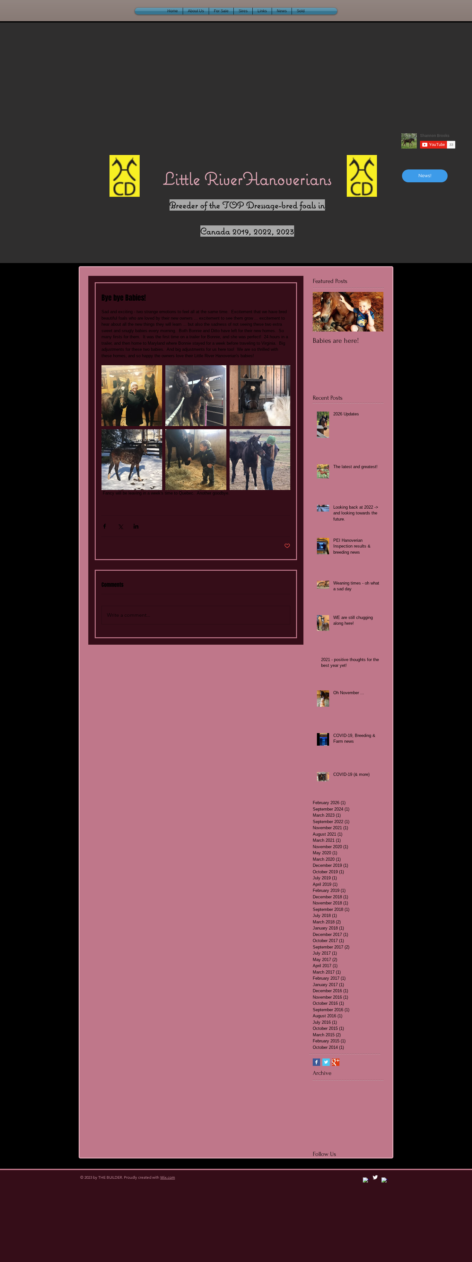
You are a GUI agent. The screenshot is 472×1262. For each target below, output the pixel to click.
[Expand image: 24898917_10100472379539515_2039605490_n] (195, 459)
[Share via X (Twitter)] (120, 526)
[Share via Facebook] (104, 526)
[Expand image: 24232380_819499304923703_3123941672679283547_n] (195, 395)
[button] (301, 11)
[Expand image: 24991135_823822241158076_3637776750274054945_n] (260, 395)
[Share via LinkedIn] (136, 526)
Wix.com (167, 1177)
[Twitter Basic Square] (326, 1062)
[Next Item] (373, 312)
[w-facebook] (366, 1180)
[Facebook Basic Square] (316, 1062)
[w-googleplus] (384, 1180)
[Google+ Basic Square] (335, 1062)
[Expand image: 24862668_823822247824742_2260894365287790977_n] (260, 459)
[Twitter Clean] (375, 1177)
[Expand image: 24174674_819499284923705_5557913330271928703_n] (131, 395)
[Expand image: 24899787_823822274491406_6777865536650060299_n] (131, 459)
